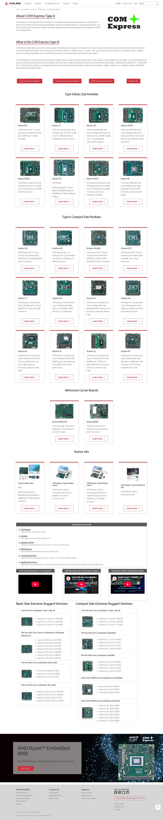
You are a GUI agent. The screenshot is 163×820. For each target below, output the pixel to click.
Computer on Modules (29, 9)
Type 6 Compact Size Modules (67, 81)
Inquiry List (127, 3)
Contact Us (54, 789)
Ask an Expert (54, 793)
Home (18, 9)
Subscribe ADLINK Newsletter (129, 798)
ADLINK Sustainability (23, 795)
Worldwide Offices (56, 795)
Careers (19, 804)
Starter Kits (133, 81)
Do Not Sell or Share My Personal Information (28, 812)
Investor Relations (22, 798)
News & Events (21, 801)
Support (85, 789)
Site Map (117, 809)
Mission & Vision (22, 793)
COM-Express (41, 9)
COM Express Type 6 (53, 9)
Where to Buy (54, 798)
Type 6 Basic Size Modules (29, 81)
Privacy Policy (119, 804)
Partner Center (87, 793)
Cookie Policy (119, 807)
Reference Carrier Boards (101, 81)
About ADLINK (23, 789)
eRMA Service (86, 795)
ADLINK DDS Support (89, 798)
